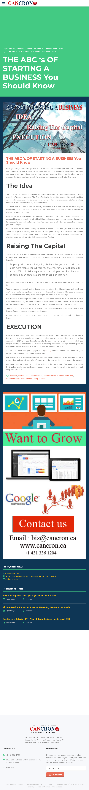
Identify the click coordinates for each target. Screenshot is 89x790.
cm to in (53, 762)
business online (50, 376)
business (13, 376)
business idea (23, 376)
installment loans (13, 378)
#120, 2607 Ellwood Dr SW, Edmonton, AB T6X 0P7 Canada (31, 576)
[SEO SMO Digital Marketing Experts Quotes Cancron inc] (44, 475)
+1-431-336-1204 (12, 573)
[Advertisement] (44, 30)
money (48, 350)
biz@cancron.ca (11, 579)
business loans (36, 376)
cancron (29, 599)
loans (23, 378)
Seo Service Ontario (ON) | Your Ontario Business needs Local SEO (36, 619)
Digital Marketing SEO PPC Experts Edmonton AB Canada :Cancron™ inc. (33, 49)
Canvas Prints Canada (53, 787)
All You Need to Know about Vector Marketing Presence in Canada (36, 607)
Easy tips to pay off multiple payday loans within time (30, 595)
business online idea (65, 376)
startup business (39, 378)
